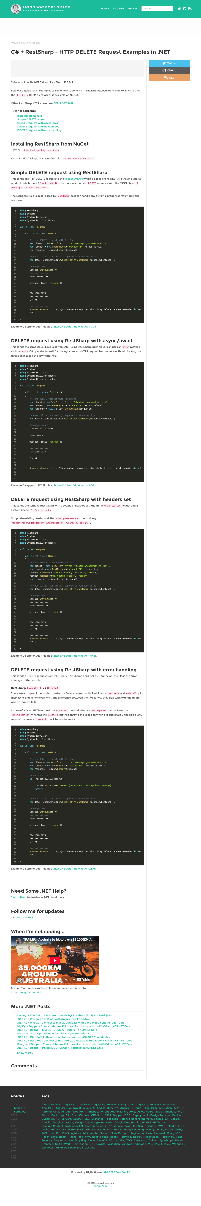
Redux (137, 1136)
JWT (160, 1126)
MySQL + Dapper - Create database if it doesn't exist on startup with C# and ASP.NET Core (73, 1026)
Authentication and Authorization (106, 1111)
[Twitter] (179, 9)
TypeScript (166, 1140)
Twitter (19, 917)
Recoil (114, 1136)
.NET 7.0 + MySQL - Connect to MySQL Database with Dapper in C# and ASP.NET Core (71, 1022)
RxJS (179, 1136)
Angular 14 (98, 1104)
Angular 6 (47, 1108)
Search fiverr (19, 897)
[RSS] (190, 9)
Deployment (140, 1115)
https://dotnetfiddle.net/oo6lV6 (74, 485)
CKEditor (96, 1115)
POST (63, 103)
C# (68, 1115)
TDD (129, 1140)
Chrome (84, 1115)
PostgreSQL (174, 1133)
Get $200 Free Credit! (117, 1172)
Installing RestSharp (29, 115)
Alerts (45, 1104)
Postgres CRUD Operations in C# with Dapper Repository (53, 1033)
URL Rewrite (98, 1144)
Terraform (140, 1140)
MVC (160, 1129)
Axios (140, 1111)
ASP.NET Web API (72, 1111)
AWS (132, 1111)
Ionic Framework (95, 1126)
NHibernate (90, 1133)
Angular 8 (75, 1108)
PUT (70, 103)
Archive (118, 8)
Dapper (117, 1115)
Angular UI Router (131, 1108)
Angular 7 (61, 1108)
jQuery (152, 1126)
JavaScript (139, 1126)
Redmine (125, 1136)
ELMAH (78, 1118)
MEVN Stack (93, 1129)
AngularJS (150, 1108)
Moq (141, 1129)
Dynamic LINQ (51, 1118)
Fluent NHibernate (140, 1118)
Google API (82, 1122)
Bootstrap (57, 1115)
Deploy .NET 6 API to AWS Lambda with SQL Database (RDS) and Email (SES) (64, 1015)
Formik (158, 1118)
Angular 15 (112, 1104)
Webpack (178, 1144)
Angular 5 (169, 1104)
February (19, 1111)
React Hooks (100, 1136)
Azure (149, 1111)
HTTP (156, 1122)
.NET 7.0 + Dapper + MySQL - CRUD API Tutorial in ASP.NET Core (57, 1029)
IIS (163, 1122)
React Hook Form (79, 1136)
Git (166, 1118)
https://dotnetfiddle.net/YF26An (75, 868)
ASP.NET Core (50, 1111)
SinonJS (102, 1140)
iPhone (118, 1126)
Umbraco (47, 1144)
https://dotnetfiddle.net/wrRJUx (75, 326)
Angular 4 (155, 1104)
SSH (121, 1140)
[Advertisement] (100, 26)
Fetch (123, 1118)
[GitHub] (184, 9)
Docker (176, 1115)
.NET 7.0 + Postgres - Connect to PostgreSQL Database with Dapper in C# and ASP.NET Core (74, 1040)
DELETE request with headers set (38, 126)
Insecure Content (52, 1126)
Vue (150, 1144)
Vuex (167, 1144)
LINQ (181, 1126)
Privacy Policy (100, 1186)
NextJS (54, 1133)
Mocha (107, 1129)
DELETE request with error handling (39, 130)
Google (46, 1122)
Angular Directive (107, 1108)
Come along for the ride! (26, 992)
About (132, 8)
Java (127, 1126)
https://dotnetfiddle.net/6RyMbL (75, 655)
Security (47, 1140)
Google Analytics (62, 1122)
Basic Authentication (168, 1111)
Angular (56, 1104)
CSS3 (107, 1115)
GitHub (171, 70)
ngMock (76, 1133)
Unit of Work (63, 1144)
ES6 (87, 1118)
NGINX (65, 1133)
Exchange (97, 1118)
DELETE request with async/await (38, 122)
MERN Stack (76, 1129)
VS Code (140, 1144)
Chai (74, 1115)
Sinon (91, 1140)
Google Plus (121, 1122)
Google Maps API (101, 1122)
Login (45, 1129)
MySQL (179, 1129)
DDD (127, 1115)
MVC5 (169, 1129)
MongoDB (129, 1129)
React (62, 1136)
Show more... (25, 1052)
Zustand (90, 1147)
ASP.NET (179, 1108)
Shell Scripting (77, 1140)
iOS (110, 1126)
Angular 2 (141, 1104)
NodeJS (116, 1133)
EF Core (66, 1118)
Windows (47, 1147)
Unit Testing (80, 1144)
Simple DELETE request (32, 119)
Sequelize (60, 1140)
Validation (114, 1144)
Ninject (104, 1133)
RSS (30, 917)
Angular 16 (127, 1104)
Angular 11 (84, 1104)
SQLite (113, 1140)
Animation (165, 1108)
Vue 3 (158, 1144)
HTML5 (146, 1122)
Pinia (149, 1133)
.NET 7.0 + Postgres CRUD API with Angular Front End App (53, 1019)
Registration (151, 1136)
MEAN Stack (58, 1129)
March (18, 1108)
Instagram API (74, 1126)
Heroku (135, 1122)
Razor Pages (49, 1136)
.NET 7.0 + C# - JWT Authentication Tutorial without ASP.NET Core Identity (63, 1037)
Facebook (112, 1118)
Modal (117, 1129)
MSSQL (150, 1129)
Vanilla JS (127, 1144)
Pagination (137, 1133)
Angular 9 (89, 1108)
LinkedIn (171, 1126)
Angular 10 (69, 1104)
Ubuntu (180, 1140)
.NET (44, 1133)
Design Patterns (160, 1115)
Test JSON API (74, 178)
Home (105, 8)
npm (125, 1133)
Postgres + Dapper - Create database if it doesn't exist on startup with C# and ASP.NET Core (74, 1044)
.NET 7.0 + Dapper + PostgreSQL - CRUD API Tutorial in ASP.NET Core (60, 1047)
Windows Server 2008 (69, 1147)
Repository (167, 1136)
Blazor (45, 1115)
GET (55, 103)
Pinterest (159, 1133)
